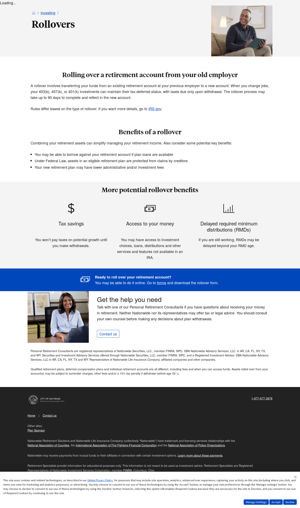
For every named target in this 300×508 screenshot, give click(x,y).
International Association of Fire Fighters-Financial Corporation (116, 445)
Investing (48, 12)
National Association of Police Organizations (196, 445)
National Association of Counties (48, 445)
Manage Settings (256, 502)
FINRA (127, 470)
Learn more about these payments (200, 455)
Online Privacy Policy (100, 480)
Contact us (108, 333)
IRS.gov (154, 108)
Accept (276, 502)
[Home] (34, 12)
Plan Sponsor (36, 430)
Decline (290, 502)
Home (31, 415)
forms (161, 282)
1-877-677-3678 (261, 398)
